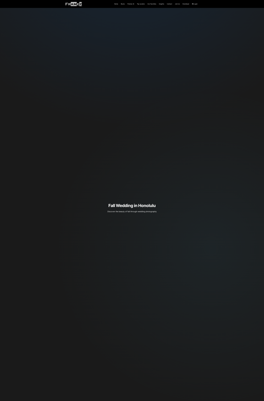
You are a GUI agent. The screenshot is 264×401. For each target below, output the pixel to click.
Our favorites (151, 4)
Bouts (123, 4)
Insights (161, 4)
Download (186, 4)
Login (195, 4)
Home (116, 4)
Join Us (177, 4)
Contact (169, 4)
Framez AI (130, 4)
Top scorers (141, 4)
